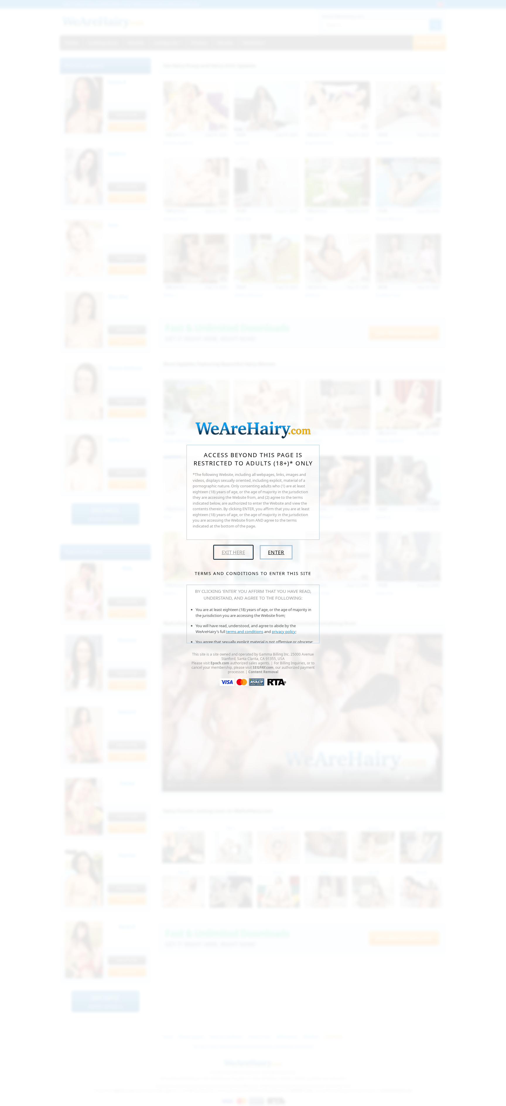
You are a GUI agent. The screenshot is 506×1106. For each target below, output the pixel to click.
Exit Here (233, 552)
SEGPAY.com (263, 667)
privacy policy (283, 631)
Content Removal (263, 672)
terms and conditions (244, 631)
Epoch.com (220, 663)
